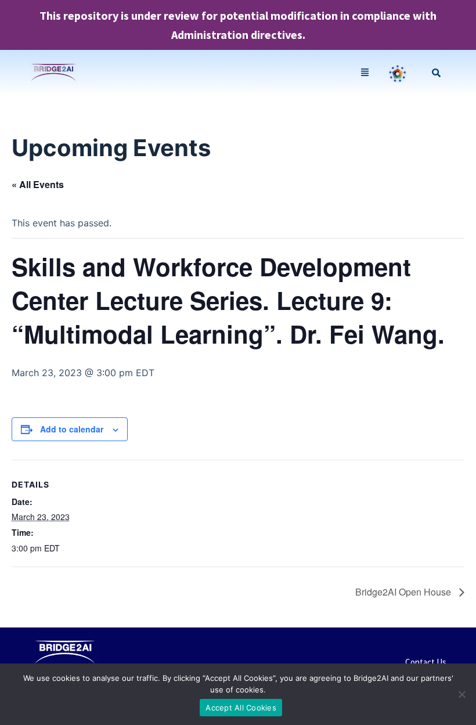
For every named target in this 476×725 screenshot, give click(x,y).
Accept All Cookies (240, 707)
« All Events (38, 184)
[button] (365, 73)
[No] (461, 694)
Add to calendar (71, 429)
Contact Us (425, 662)
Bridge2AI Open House (404, 591)
